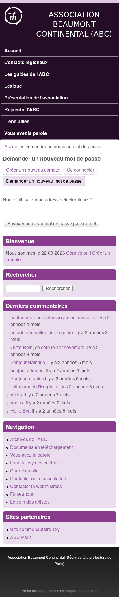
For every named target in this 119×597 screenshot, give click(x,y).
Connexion (77, 252)
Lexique (13, 85)
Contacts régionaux (26, 62)
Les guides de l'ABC (26, 74)
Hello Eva (20, 410)
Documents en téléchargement (41, 447)
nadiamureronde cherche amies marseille (52, 317)
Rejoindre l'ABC (22, 109)
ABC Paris (21, 537)
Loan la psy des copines (35, 462)
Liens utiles (16, 121)
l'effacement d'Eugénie (33, 386)
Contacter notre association (38, 478)
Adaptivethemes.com (81, 590)
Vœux (17, 394)
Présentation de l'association (36, 97)
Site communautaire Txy (35, 529)
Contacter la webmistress (36, 486)
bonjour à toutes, (27, 370)
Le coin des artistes (30, 501)
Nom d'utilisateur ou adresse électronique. (47, 199)
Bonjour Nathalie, (28, 362)
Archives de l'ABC (28, 439)
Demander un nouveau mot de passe (45, 181)
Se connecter (80, 169)
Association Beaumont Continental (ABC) (74, 24)
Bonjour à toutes (27, 378)
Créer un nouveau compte (32, 169)
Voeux (17, 402)
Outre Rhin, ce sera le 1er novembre (47, 347)
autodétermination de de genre (41, 332)
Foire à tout (21, 494)
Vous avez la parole (25, 133)
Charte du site (24, 470)
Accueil (12, 50)
